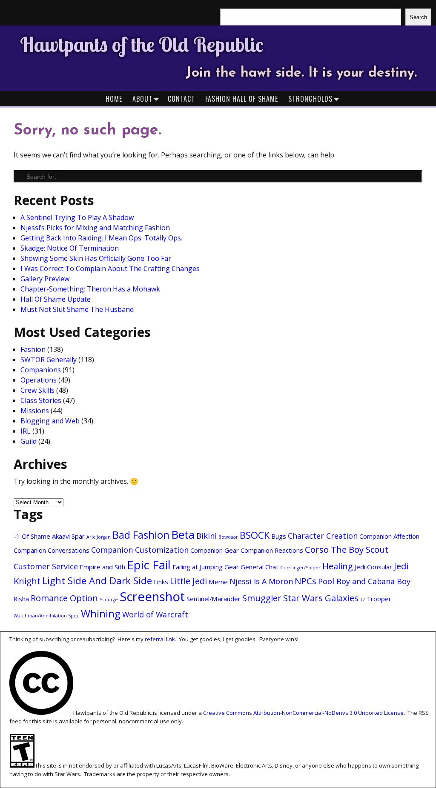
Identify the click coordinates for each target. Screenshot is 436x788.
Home (114, 99)
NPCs (305, 581)
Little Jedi (188, 581)
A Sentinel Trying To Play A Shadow (77, 217)
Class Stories (40, 400)
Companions (40, 369)
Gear (231, 566)
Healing (337, 566)
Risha (21, 598)
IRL (25, 431)
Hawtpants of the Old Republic (141, 44)
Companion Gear (214, 550)
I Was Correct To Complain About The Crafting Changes (110, 268)
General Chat (259, 566)
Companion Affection (389, 536)
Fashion (33, 349)
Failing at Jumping (197, 566)
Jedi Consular (373, 566)
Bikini (206, 536)
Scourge (109, 599)
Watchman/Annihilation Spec (46, 616)
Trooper (379, 598)
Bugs (278, 536)
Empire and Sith (102, 566)
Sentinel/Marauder (213, 598)
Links (161, 581)
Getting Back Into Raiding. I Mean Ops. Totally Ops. (101, 238)
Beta (183, 534)
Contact (181, 99)
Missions (34, 410)
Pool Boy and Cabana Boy (364, 581)
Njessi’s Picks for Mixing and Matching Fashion (95, 227)
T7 (362, 599)
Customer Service (46, 566)
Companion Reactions (272, 550)
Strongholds (310, 99)
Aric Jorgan (98, 537)
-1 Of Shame (32, 536)
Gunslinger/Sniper (300, 568)
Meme (218, 581)
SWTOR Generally (48, 359)
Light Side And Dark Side (97, 580)
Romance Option (64, 598)
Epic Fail (149, 565)
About (142, 99)
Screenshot (152, 596)
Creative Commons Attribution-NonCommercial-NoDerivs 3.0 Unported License (303, 713)
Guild (28, 441)
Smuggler (261, 598)
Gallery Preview (44, 278)
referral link (160, 639)
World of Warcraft (155, 614)
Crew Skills (37, 390)
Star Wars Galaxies (321, 598)
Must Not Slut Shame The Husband (77, 309)
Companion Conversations (51, 550)
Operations (38, 380)
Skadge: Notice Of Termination (69, 248)
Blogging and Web (50, 420)
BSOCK (255, 534)
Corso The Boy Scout (346, 549)
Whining (100, 613)
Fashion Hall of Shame (241, 99)
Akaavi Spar (68, 536)
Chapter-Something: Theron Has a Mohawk (90, 289)
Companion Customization (140, 550)
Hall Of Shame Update (55, 299)
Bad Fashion (140, 535)
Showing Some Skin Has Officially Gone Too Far (95, 258)
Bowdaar (228, 537)
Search (418, 17)
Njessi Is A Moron (261, 581)
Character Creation (323, 536)
